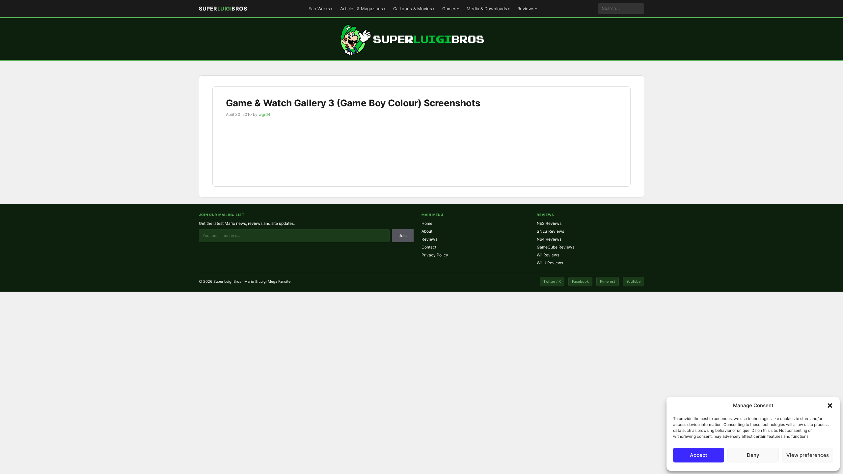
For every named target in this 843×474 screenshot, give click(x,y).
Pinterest (607, 281)
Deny (753, 455)
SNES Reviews (550, 231)
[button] (830, 405)
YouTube (633, 281)
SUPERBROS (223, 8)
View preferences (807, 455)
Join (403, 235)
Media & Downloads (487, 8)
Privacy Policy (435, 254)
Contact (429, 247)
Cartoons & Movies (412, 8)
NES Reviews (549, 223)
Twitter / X (552, 281)
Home (427, 223)
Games (449, 8)
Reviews (525, 8)
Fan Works (319, 8)
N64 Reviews (549, 239)
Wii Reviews (548, 254)
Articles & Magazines (361, 8)
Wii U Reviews (550, 262)
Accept (698, 455)
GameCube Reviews (555, 247)
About (427, 231)
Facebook (580, 281)
